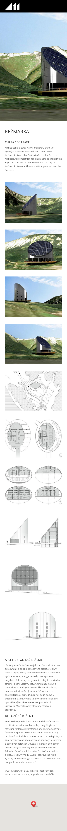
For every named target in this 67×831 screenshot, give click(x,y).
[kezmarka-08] (33, 552)
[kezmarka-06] (33, 458)
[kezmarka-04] (33, 316)
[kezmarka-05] (33, 411)
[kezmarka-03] (33, 222)
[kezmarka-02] (33, 269)
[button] (34, 804)
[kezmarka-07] (33, 505)
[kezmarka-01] (33, 363)
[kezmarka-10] (33, 646)
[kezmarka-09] (33, 599)
